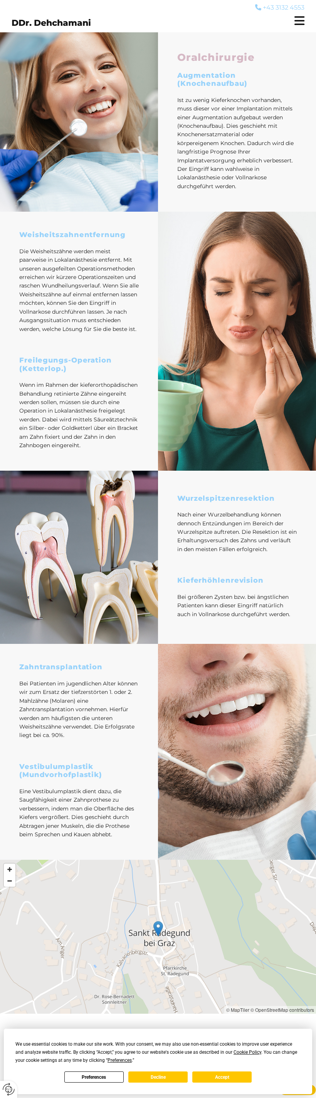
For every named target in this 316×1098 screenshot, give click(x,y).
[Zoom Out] (9, 881)
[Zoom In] (9, 869)
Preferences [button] (120, 1060)
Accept (222, 1077)
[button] (246, 21)
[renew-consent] (8, 1089)
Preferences (94, 1077)
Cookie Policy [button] (247, 1052)
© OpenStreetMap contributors (282, 1009)
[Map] (158, 937)
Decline (158, 1077)
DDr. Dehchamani (51, 23)
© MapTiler (237, 1009)
